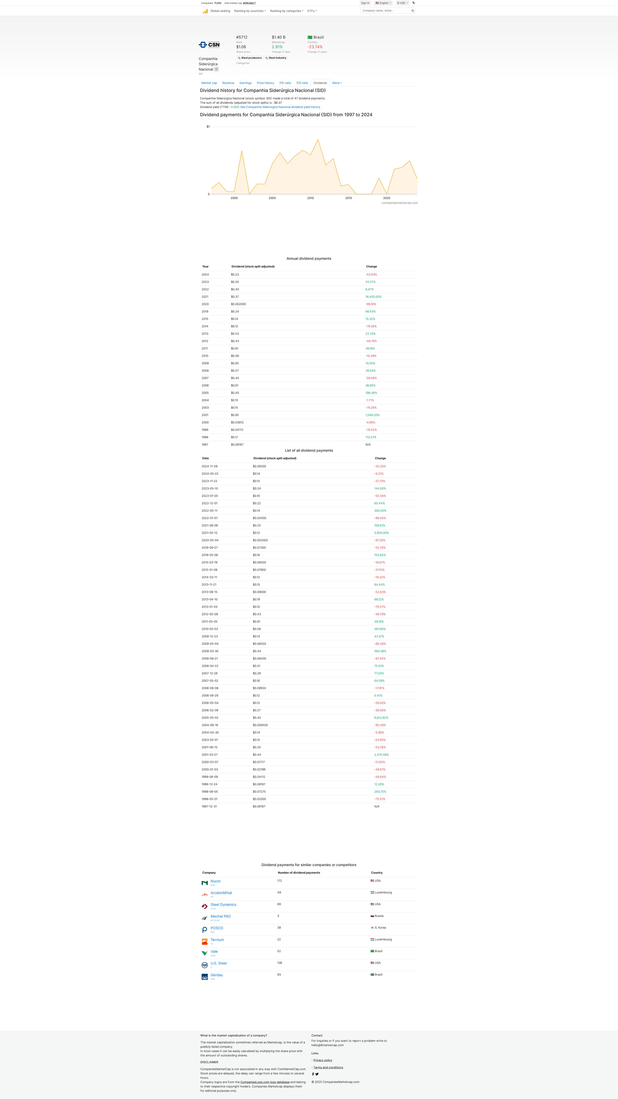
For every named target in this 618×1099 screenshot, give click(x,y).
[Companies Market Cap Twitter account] (317, 1074)
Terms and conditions (328, 1067)
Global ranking (220, 11)
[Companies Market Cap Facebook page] (313, 1074)
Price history (265, 83)
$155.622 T (249, 3)
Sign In (365, 3)
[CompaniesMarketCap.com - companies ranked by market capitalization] (205, 11)
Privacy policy (323, 1060)
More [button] (336, 83)
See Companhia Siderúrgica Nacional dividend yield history (280, 107)
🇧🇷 (316, 37)
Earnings (246, 83)
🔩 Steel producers (250, 57)
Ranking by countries (249, 11)
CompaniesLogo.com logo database (265, 1082)
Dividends (320, 83)
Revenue (228, 83)
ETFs (311, 11)
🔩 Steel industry (275, 57)
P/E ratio (285, 83)
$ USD (401, 3)
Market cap (209, 83)
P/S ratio (302, 83)
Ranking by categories (285, 11)
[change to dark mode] (414, 3)
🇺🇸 (382, 3)
